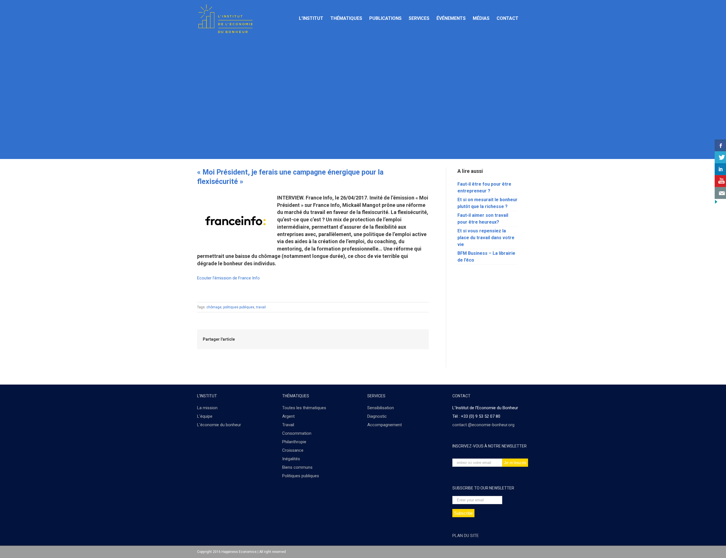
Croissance (292, 450)
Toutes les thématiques (304, 407)
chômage (213, 307)
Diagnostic (377, 416)
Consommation (296, 433)
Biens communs (297, 467)
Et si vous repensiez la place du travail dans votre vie (485, 237)
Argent (288, 416)
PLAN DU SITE (465, 535)
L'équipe (204, 416)
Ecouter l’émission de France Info (228, 278)
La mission (207, 407)
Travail (288, 424)
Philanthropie (294, 441)
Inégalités (291, 458)
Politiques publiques (300, 475)
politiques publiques (238, 307)
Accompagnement (384, 424)
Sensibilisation (380, 407)
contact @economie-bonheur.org (483, 424)
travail (261, 307)
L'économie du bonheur (219, 424)
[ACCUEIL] (288, 18)
